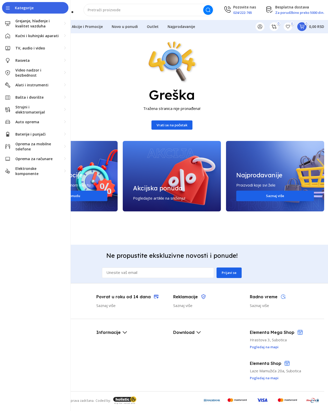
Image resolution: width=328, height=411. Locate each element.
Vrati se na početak (172, 125)
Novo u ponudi (125, 26)
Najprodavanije (181, 26)
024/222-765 (242, 12)
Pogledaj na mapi (264, 378)
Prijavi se (229, 272)
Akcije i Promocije (87, 26)
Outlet (153, 26)
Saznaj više (275, 195)
